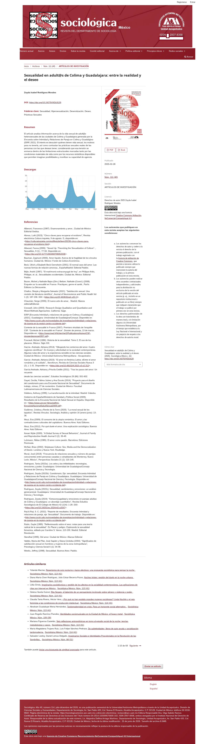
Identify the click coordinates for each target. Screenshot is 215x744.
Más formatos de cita (116, 364)
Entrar (192, 2)
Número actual (26, 51)
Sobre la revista (78, 51)
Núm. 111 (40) (49, 66)
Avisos (52, 51)
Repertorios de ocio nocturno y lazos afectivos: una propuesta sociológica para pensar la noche (90, 570)
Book (122, 150)
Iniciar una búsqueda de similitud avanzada (59, 649)
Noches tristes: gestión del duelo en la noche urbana (108, 577)
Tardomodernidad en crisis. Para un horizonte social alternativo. (97, 606)
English (153, 684)
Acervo (41, 51)
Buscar (189, 57)
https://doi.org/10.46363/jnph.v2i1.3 (61, 297)
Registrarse (182, 2)
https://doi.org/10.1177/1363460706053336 (45, 254)
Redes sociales (176, 51)
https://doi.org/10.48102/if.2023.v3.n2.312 (69, 365)
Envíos (63, 51)
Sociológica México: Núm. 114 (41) (46, 596)
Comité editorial (97, 51)
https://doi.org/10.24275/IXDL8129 (45, 102)
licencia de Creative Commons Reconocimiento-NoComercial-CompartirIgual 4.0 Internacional (93, 736)
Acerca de (114, 51)
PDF (111, 150)
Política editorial (133, 51)
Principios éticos (154, 51)
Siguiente (133, 645)
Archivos (36, 66)
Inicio (26, 66)
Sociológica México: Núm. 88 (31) (57, 639)
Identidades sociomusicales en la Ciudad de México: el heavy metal (91, 614)
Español (153, 688)
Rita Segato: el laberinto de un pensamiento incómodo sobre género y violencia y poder (92, 592)
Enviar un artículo (153, 666)
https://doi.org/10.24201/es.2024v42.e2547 (45, 507)
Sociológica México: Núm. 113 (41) (46, 574)
